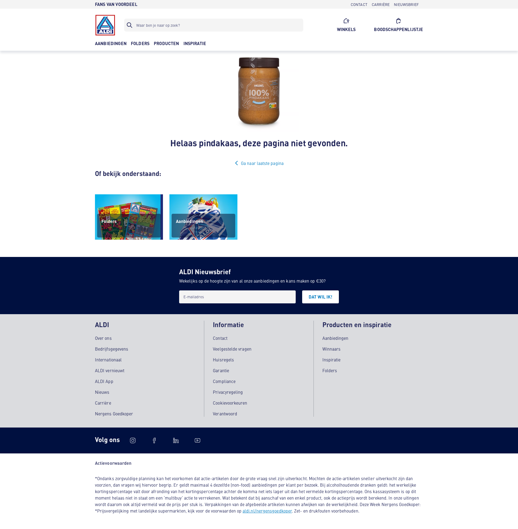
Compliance (224, 381)
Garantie (221, 370)
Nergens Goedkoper (114, 413)
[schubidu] (154, 440)
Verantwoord (225, 413)
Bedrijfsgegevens (111, 349)
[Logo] (105, 25)
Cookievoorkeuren (230, 403)
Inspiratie (331, 359)
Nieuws (102, 392)
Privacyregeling (228, 392)
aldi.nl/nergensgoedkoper (267, 511)
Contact (220, 338)
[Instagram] (132, 440)
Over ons (103, 338)
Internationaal (108, 359)
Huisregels (223, 359)
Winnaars (331, 349)
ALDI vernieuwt (109, 370)
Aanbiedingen (335, 338)
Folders (329, 370)
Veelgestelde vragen (232, 349)
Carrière (103, 403)
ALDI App (104, 381)
